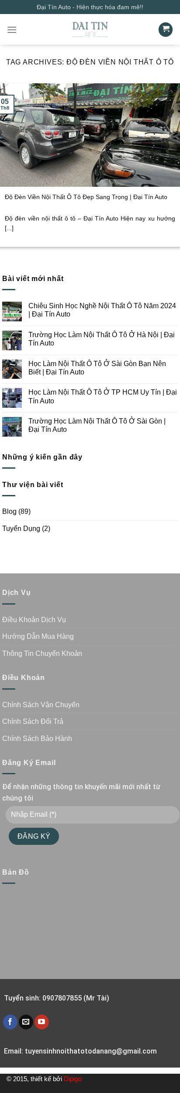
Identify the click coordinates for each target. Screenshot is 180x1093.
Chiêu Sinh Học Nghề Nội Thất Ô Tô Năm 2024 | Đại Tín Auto (102, 310)
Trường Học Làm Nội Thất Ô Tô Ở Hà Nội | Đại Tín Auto (101, 339)
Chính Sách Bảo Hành (37, 738)
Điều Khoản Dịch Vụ (34, 619)
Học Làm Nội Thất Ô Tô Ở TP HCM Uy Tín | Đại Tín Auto (102, 396)
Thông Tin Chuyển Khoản (42, 653)
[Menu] (12, 29)
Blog (9, 511)
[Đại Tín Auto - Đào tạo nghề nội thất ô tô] (90, 29)
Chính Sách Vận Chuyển (41, 704)
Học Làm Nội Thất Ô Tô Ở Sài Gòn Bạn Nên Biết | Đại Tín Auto (97, 368)
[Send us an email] (26, 1022)
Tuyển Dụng (21, 528)
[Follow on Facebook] (10, 1022)
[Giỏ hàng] (166, 29)
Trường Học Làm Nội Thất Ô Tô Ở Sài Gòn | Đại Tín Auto (97, 425)
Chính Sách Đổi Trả (32, 721)
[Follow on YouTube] (42, 1022)
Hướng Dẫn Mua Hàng (38, 636)
